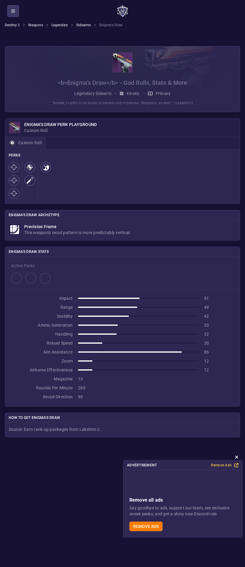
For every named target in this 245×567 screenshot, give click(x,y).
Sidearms (83, 25)
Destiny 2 (12, 25)
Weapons (35, 25)
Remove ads (146, 526)
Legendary (59, 25)
